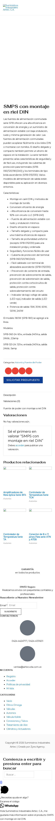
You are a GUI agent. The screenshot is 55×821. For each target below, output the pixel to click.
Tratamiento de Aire (17, 725)
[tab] (27, 395)
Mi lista (10, 688)
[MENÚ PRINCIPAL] (48, 7)
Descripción (9, 395)
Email (3, 605)
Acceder (10, 680)
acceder (20, 445)
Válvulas (10, 709)
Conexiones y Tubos (17, 721)
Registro (11, 676)
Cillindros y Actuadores (18, 729)
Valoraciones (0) (11, 401)
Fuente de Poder (33, 362)
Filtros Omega (14, 705)
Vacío (9, 701)
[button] (8, 370)
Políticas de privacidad (18, 684)
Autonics (19, 362)
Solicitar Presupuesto (23, 380)
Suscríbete (10, 611)
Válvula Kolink (13, 717)
